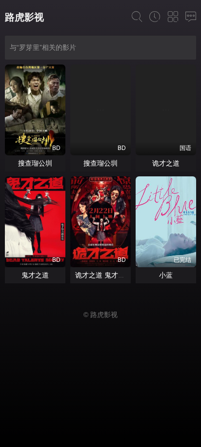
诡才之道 (166, 163)
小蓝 (166, 275)
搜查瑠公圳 (35, 163)
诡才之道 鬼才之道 (103, 275)
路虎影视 (24, 17)
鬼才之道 (35, 275)
